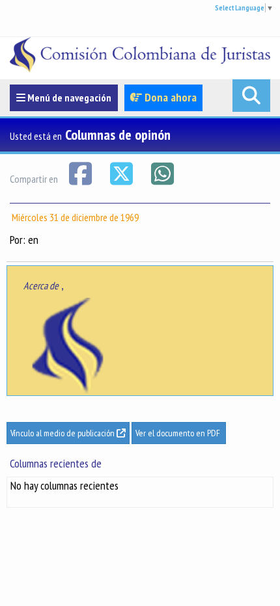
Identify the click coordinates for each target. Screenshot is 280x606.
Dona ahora (169, 97)
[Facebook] (81, 172)
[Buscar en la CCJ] (251, 95)
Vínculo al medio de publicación (63, 433)
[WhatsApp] (162, 172)
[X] (122, 172)
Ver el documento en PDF (178, 433)
